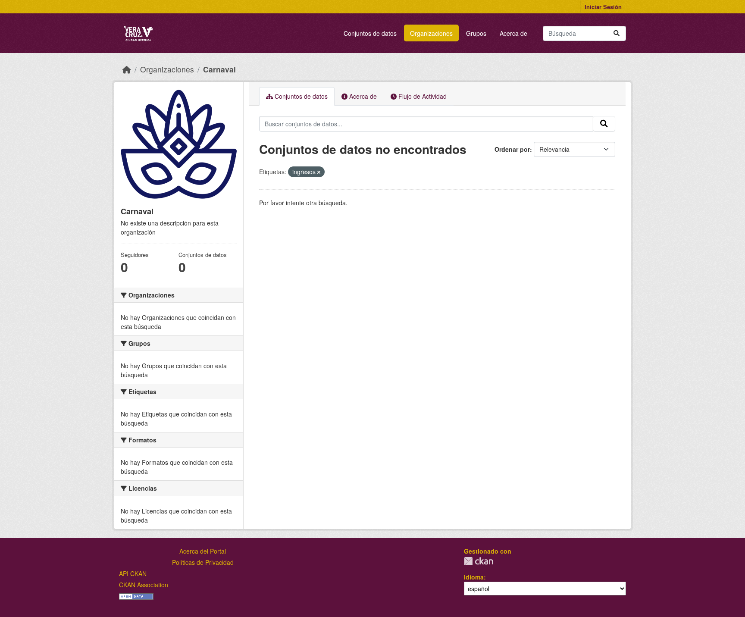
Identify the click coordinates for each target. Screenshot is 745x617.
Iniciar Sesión (603, 7)
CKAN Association (143, 584)
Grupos (476, 33)
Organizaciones (431, 33)
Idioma (474, 577)
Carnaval (219, 69)
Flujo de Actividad (422, 96)
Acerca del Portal (202, 551)
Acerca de (513, 33)
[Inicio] (126, 69)
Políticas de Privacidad (203, 562)
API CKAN (133, 573)
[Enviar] (616, 33)
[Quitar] (318, 172)
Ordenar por (512, 149)
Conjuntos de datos (370, 33)
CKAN (478, 561)
